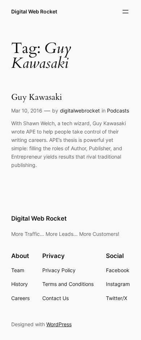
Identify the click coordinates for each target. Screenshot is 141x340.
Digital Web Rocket (34, 11)
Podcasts (118, 110)
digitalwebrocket (80, 110)
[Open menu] (125, 11)
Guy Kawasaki (36, 97)
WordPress (59, 324)
